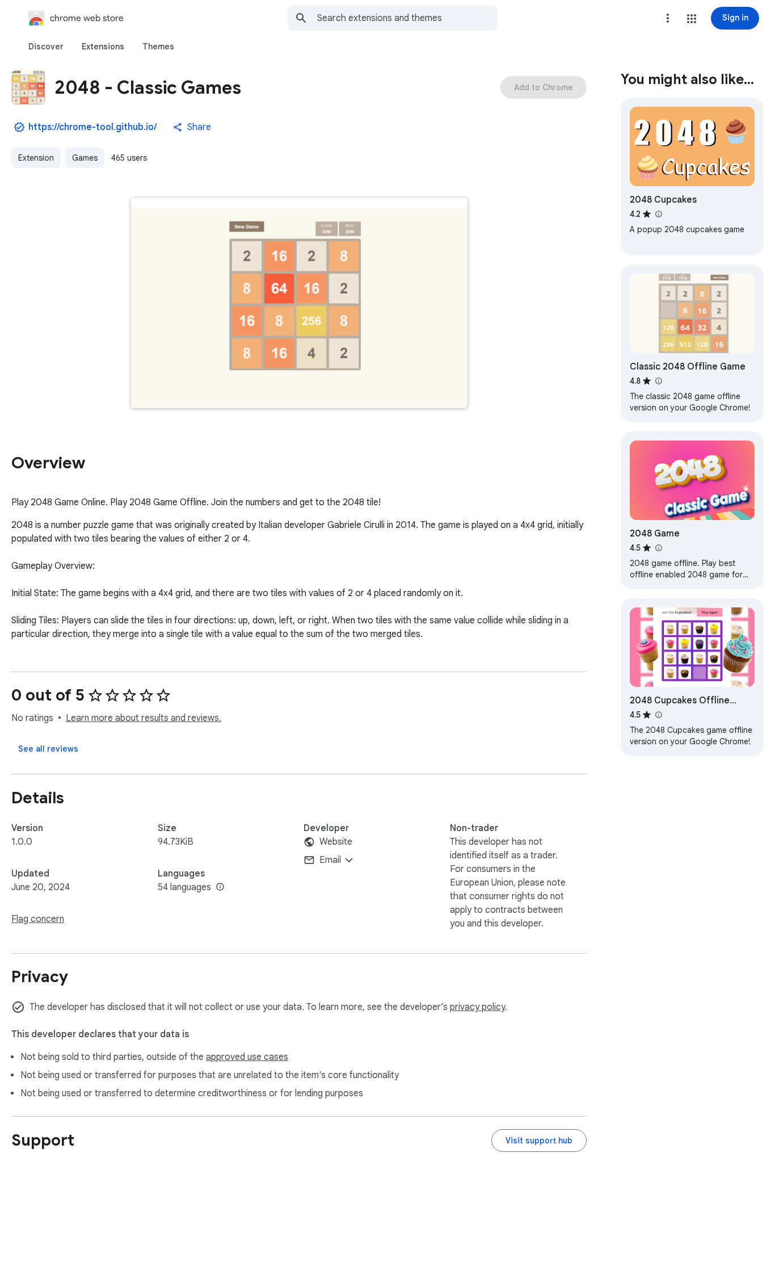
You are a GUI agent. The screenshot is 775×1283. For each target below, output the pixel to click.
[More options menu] (667, 18)
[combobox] (407, 18)
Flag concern (37, 919)
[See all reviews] (48, 748)
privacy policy (477, 1007)
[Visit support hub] (539, 1140)
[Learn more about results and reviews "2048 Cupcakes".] (658, 214)
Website (335, 842)
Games (85, 158)
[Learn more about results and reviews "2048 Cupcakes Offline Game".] (658, 714)
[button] (691, 18)
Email (330, 860)
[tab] (46, 46)
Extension (36, 158)
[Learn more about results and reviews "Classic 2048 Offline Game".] (658, 381)
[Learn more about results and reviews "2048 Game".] (658, 547)
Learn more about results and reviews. (143, 718)
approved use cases (247, 1057)
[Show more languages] (220, 887)
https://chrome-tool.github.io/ (92, 127)
